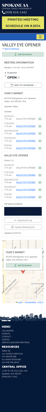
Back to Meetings (12, 48)
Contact (6, 336)
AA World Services (12, 353)
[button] (23, 271)
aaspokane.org (25, 220)
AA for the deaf (10, 362)
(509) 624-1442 (16, 12)
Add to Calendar (23, 85)
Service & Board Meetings (16, 342)
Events (5, 339)
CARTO (40, 302)
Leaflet (19, 302)
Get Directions (25, 54)
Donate (6, 333)
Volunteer (7, 330)
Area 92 (6, 350)
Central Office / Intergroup (17, 6)
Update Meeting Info (25, 227)
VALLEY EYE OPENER (25, 126)
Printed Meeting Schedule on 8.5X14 (23, 23)
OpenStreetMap (30, 302)
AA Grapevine (9, 356)
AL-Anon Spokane (11, 359)
